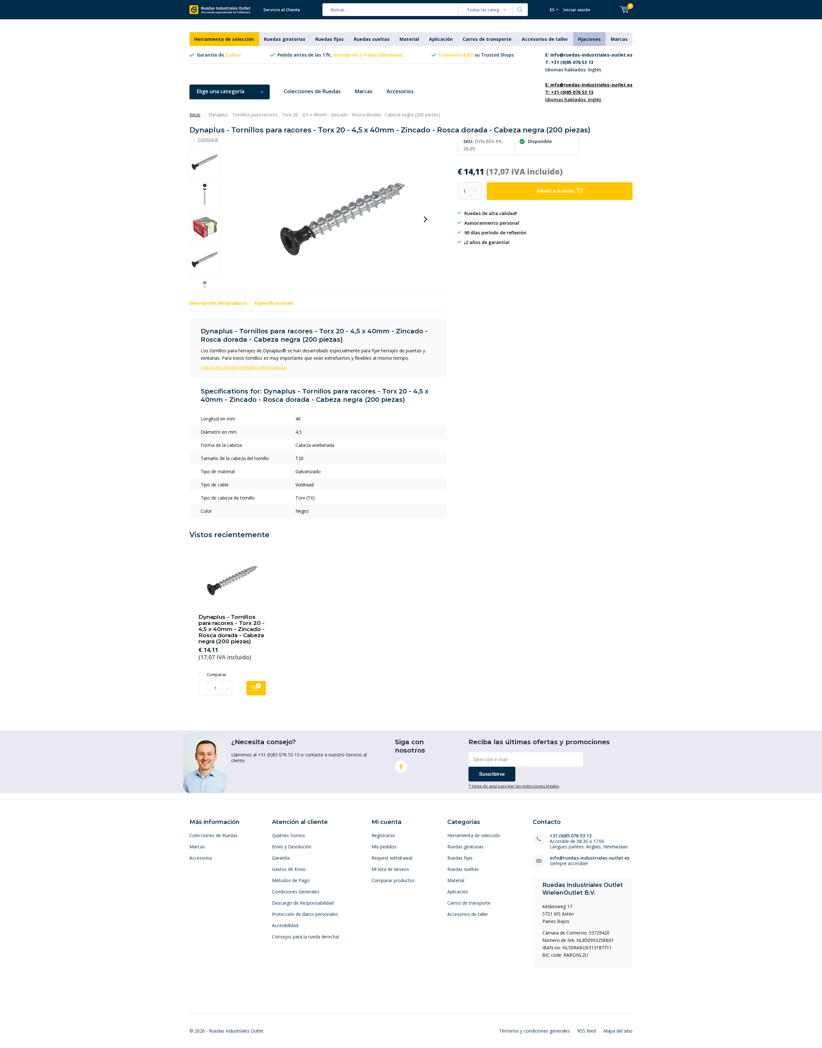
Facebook (401, 767)
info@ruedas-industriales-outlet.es (589, 858)
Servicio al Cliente (281, 10)
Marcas (619, 39)
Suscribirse (492, 774)
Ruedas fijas (329, 39)
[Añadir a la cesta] (256, 688)
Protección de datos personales (305, 914)
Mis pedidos (384, 847)
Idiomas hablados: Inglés (589, 62)
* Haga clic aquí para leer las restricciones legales (513, 786)
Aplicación (441, 39)
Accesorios (400, 91)
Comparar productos (393, 880)
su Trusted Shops (476, 55)
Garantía (281, 858)
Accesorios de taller (545, 39)
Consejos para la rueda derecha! (305, 937)
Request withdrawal (392, 858)
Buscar (520, 9)
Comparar (216, 674)
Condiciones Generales (295, 892)
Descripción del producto (218, 303)
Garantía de (219, 55)
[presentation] (425, 219)
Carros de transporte (487, 39)
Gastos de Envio (289, 869)
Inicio (194, 115)
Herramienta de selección (224, 39)
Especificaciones (274, 303)
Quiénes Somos (288, 835)
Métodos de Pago (291, 880)
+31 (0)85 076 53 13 (570, 835)
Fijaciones (589, 39)
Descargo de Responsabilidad (303, 903)
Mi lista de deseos (390, 869)
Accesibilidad (285, 925)
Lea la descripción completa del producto (243, 367)
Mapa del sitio (618, 1031)
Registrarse (383, 835)
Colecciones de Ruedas (312, 91)
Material (409, 39)
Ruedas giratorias (284, 39)
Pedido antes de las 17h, (340, 55)
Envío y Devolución (291, 847)
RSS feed (586, 1031)
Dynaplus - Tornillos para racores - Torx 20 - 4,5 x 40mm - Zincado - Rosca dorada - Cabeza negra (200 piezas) (231, 629)
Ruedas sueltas (371, 39)
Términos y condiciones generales (534, 1031)
